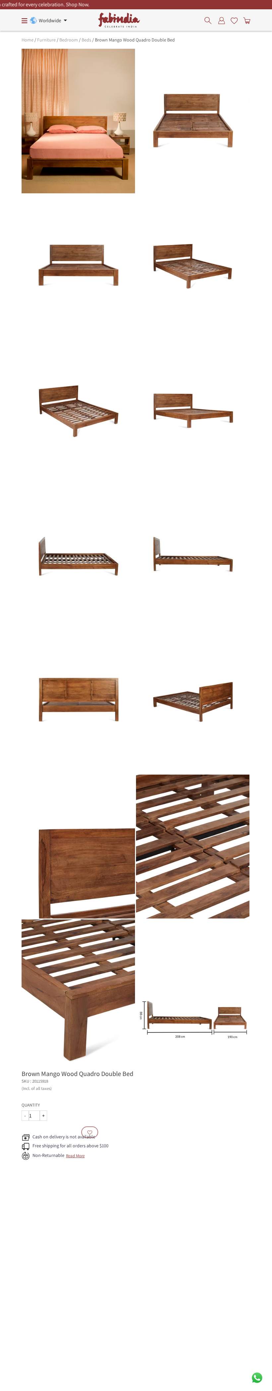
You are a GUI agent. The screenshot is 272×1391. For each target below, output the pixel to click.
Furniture (46, 40)
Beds (86, 40)
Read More (75, 1156)
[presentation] (209, 20)
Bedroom (68, 40)
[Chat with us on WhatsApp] (257, 1377)
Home (28, 40)
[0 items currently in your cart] (245, 20)
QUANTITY (31, 1105)
